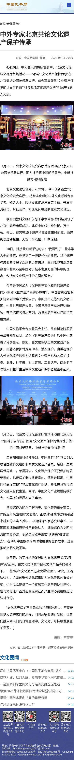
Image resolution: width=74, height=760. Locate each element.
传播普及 (12, 23)
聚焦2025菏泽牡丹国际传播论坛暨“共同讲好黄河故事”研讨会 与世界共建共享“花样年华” (33, 691)
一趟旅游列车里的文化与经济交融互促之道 (30, 684)
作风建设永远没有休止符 (17, 704)
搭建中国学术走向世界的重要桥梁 (23, 697)
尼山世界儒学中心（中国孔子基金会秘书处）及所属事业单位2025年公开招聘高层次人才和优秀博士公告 (33, 671)
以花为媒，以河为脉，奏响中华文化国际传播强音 (33, 677)
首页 (3, 23)
